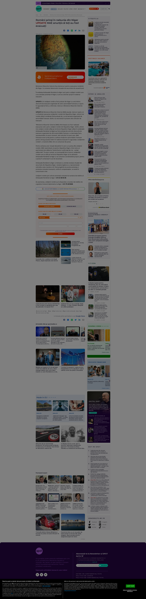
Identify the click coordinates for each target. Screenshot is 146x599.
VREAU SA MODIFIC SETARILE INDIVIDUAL (130, 590)
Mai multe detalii (46, 585)
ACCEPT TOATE (130, 586)
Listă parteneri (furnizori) (70, 590)
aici (12, 593)
